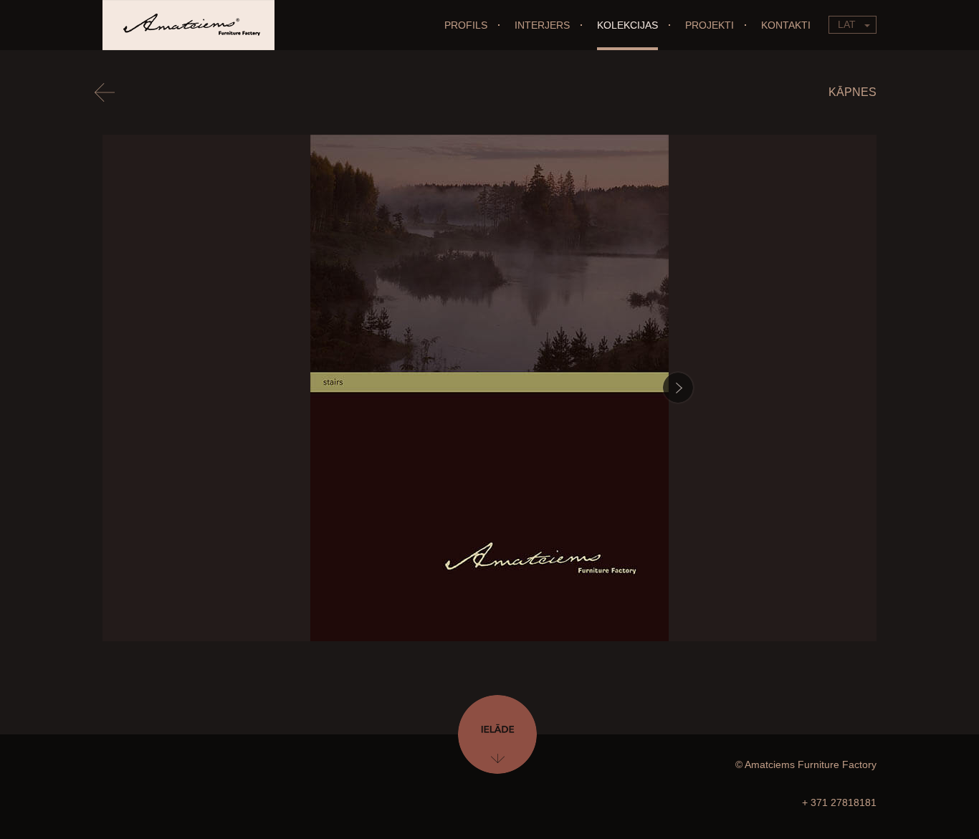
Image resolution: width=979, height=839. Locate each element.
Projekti (709, 25)
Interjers (542, 25)
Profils (465, 25)
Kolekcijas (627, 25)
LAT (847, 24)
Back (110, 91)
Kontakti (786, 25)
